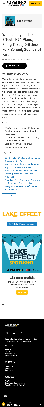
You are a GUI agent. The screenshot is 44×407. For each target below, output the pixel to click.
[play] (3, 404)
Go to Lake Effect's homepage (22, 224)
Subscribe (22, 292)
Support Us (9, 370)
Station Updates (11, 355)
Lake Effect (24, 21)
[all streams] (41, 404)
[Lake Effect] (10, 21)
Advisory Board (10, 353)
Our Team (8, 351)
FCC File (7, 381)
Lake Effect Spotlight (22, 277)
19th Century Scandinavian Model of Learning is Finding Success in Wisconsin (21, 173)
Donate (36, 3)
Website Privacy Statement (15, 385)
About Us (8, 350)
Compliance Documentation (15, 383)
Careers (8, 368)
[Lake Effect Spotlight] (22, 253)
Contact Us (9, 366)
